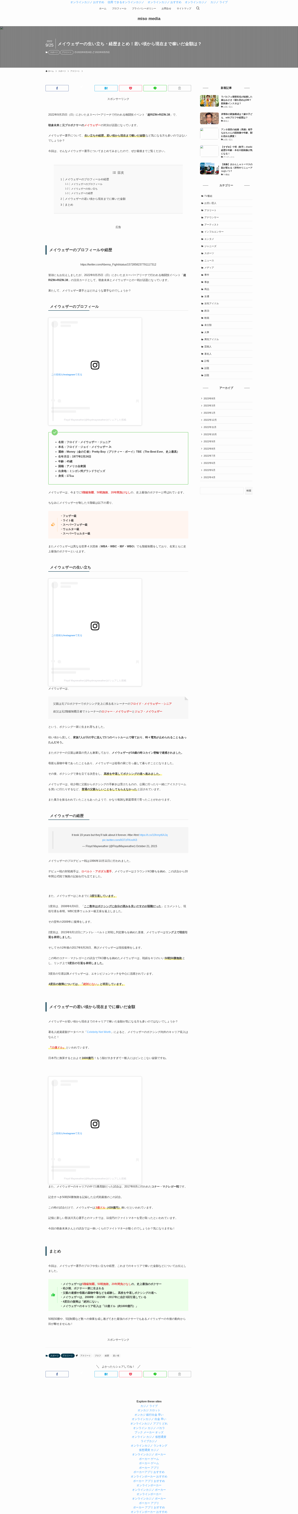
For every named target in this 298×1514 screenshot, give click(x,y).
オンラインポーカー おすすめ (149, 1476)
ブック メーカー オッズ (149, 1432)
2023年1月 (209, 412)
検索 (248, 490)
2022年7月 (209, 455)
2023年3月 (209, 405)
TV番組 (208, 196)
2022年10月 (210, 434)
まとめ (69, 204)
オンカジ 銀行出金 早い (149, 1414)
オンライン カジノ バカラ (149, 1428)
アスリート (67, 52)
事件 (206, 274)
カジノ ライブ (149, 1405)
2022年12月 (210, 419)
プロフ (98, 1355)
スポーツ (54, 52)
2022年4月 (209, 477)
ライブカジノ (149, 1441)
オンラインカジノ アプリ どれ (149, 1423)
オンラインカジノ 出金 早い (149, 1419)
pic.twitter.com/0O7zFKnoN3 (119, 840)
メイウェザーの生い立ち (84, 188)
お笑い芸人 (210, 203)
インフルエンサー (214, 231)
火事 (206, 332)
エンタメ (209, 239)
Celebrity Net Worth (99, 1031)
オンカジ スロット (149, 1410)
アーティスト (211, 224)
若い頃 (116, 1355)
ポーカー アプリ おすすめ (149, 1481)
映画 (206, 318)
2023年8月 (209, 398)
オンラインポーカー (149, 1485)
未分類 (208, 325)
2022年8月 (209, 448)
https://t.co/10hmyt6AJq (153, 835)
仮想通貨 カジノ (149, 1449)
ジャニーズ (210, 246)
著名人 (208, 353)
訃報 (206, 360)
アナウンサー (211, 217)
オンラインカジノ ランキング (149, 1445)
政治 (206, 310)
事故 (206, 282)
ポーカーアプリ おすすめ (149, 1472)
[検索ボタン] (198, 8)
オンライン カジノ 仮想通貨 (149, 1436)
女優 (206, 296)
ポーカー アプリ (149, 1467)
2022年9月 (209, 441)
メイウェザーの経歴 (82, 193)
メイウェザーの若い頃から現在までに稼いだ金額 (95, 198)
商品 (206, 289)
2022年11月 (210, 427)
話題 (206, 368)
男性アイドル (211, 339)
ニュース (209, 260)
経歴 (107, 1355)
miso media (149, 19)
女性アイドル (211, 303)
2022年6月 (209, 463)
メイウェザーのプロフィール (86, 184)
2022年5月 (209, 470)
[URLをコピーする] (179, 88)
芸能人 (208, 346)
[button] (57, 88)
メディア (209, 267)
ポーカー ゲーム (149, 1458)
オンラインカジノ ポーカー (149, 1454)
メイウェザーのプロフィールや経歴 (87, 179)
